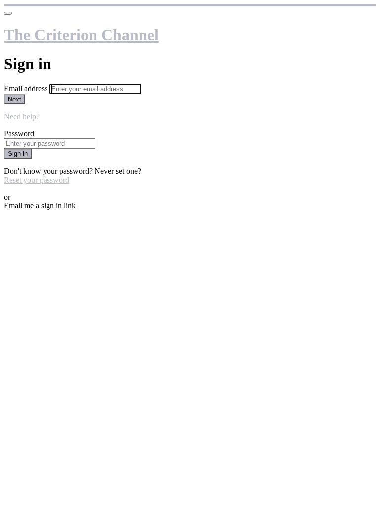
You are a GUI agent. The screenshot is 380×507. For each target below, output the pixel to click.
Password (19, 133)
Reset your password (36, 180)
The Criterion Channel (81, 35)
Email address (26, 88)
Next (14, 99)
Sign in (18, 153)
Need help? (22, 116)
